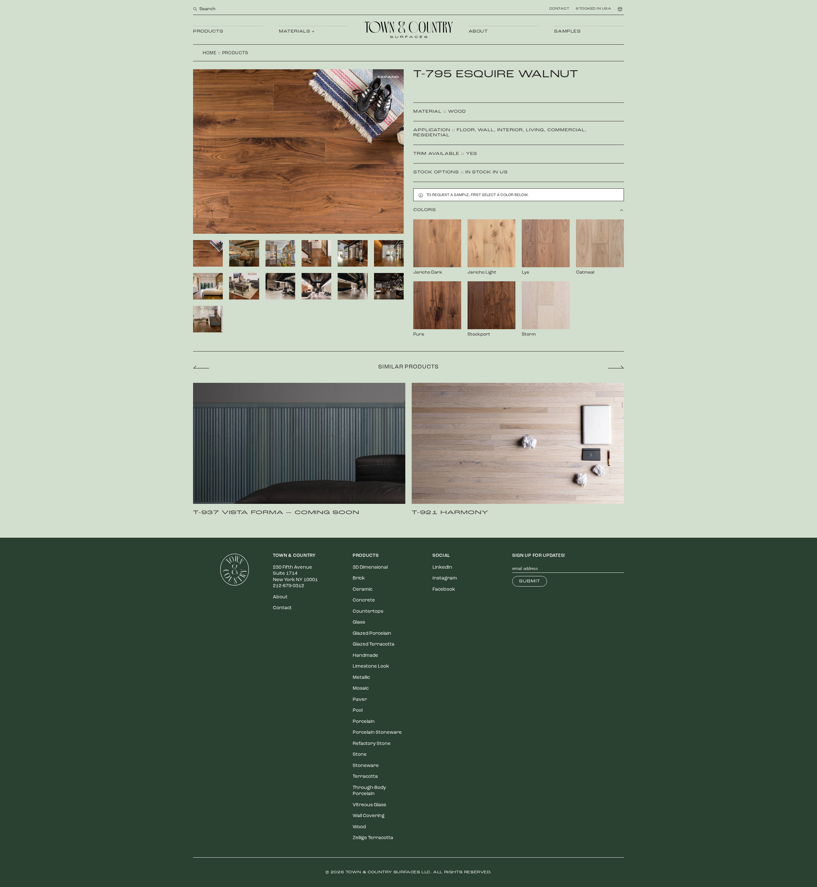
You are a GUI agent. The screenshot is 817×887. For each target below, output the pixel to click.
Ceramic (362, 589)
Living (535, 130)
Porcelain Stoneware (377, 732)
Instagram (444, 578)
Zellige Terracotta (373, 838)
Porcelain (364, 721)
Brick (359, 578)
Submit (529, 581)
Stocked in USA (593, 9)
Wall (486, 130)
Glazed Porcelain (372, 633)
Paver (360, 699)
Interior (510, 130)
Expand (388, 77)
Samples (567, 31)
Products (208, 31)
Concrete (364, 600)
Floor (466, 130)
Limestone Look (371, 666)
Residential (431, 135)
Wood (457, 112)
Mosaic (361, 688)
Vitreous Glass (369, 805)
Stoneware (366, 765)
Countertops (368, 611)
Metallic (361, 677)
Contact (559, 9)
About (478, 31)
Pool (358, 710)
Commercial (566, 130)
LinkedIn (442, 567)
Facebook (443, 589)
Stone (360, 754)
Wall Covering (369, 816)
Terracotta (365, 776)
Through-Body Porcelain (369, 791)
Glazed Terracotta (373, 644)
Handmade (365, 655)
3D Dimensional (370, 567)
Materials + (297, 31)
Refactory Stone (372, 743)
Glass (359, 622)
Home (210, 53)
